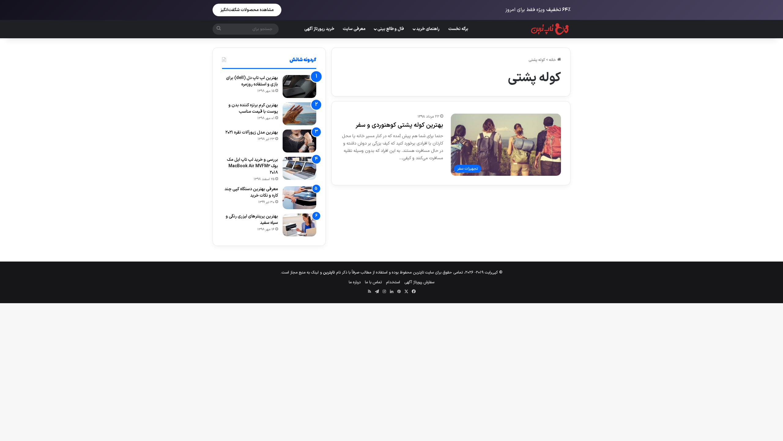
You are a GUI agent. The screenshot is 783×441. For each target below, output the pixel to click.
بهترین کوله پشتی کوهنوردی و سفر (399, 125)
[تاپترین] (550, 29)
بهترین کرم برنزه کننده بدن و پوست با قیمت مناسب (253, 108)
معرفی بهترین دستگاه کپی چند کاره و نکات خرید (251, 192)
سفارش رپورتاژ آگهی (419, 282)
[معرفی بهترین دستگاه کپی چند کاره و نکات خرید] (299, 197)
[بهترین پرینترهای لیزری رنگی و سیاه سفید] (299, 224)
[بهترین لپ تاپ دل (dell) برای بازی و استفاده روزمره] (299, 86)
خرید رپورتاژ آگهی (319, 29)
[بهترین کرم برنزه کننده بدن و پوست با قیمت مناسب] (299, 113)
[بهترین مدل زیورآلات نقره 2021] (299, 141)
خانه (553, 60)
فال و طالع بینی (390, 29)
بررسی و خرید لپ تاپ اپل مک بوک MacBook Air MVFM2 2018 (252, 166)
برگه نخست (458, 29)
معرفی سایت (354, 29)
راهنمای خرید (428, 29)
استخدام (393, 282)
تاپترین (329, 273)
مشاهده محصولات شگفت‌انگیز (247, 10)
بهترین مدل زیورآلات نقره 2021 (251, 132)
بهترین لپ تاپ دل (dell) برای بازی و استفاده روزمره (252, 81)
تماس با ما (373, 282)
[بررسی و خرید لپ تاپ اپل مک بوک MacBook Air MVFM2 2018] (299, 168)
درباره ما (355, 282)
